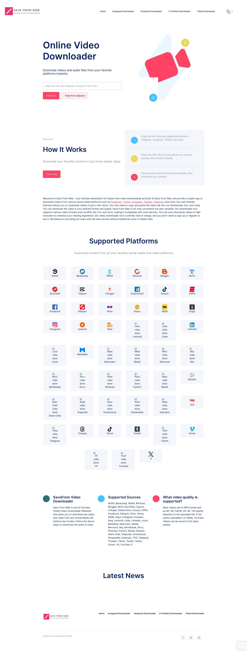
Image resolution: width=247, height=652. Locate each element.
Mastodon (109, 361)
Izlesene (82, 329)
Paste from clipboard (75, 95)
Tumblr (137, 433)
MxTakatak (55, 387)
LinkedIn (192, 329)
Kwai (109, 329)
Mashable (82, 354)
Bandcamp (82, 275)
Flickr (110, 311)
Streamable (137, 412)
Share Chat (55, 415)
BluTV (192, 275)
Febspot (82, 311)
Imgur (192, 311)
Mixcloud (165, 361)
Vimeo (192, 433)
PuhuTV (137, 387)
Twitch (164, 440)
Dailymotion (137, 293)
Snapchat (82, 412)
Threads (148, 201)
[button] (229, 12)
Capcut (82, 293)
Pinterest (110, 387)
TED (192, 404)
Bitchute (137, 275)
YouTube (123, 466)
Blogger (165, 275)
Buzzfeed (55, 293)
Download (51, 95)
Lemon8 (137, 336)
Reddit (164, 387)
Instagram (137, 201)
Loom (55, 361)
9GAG (55, 275)
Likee (165, 336)
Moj (192, 361)
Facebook (116, 201)
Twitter (126, 201)
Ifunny (137, 311)
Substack (165, 412)
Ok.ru (82, 387)
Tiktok (109, 433)
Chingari (109, 293)
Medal (137, 361)
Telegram (159, 201)
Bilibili (110, 275)
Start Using (51, 174)
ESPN (192, 293)
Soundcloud (109, 412)
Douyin (165, 293)
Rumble (192, 379)
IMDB (165, 311)
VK (96, 466)
